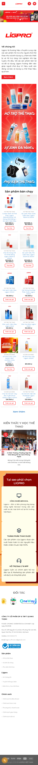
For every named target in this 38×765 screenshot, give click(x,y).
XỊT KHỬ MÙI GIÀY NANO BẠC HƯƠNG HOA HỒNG (9, 359)
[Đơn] (3, 3)
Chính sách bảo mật (9, 703)
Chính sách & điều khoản (11, 699)
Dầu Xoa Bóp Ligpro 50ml (28, 325)
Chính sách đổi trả (9, 716)
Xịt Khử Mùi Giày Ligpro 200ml (29, 357)
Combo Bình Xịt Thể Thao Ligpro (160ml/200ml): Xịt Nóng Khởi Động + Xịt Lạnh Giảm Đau (9, 217)
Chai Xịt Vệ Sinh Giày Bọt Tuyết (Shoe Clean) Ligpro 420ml (9, 395)
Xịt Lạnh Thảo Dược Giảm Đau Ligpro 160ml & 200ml (28, 215)
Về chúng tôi (7, 677)
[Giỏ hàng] (34, 3)
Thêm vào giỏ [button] (9, 299)
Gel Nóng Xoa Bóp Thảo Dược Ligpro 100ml (28, 292)
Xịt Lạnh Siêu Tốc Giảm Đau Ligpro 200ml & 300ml (28, 254)
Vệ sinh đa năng (8, 662)
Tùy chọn (9, 228)
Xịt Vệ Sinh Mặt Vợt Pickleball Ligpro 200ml (28, 395)
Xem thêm (19, 411)
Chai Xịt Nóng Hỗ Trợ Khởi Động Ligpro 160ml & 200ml (9, 255)
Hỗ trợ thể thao (8, 658)
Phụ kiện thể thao (9, 667)
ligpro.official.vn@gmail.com (15, 640)
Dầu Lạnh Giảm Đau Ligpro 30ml (9, 325)
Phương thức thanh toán (11, 708)
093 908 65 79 (12, 636)
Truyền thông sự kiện (10, 681)
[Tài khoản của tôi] (29, 3)
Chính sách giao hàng (10, 712)
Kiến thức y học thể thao (11, 686)
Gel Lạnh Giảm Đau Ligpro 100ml (9, 291)
